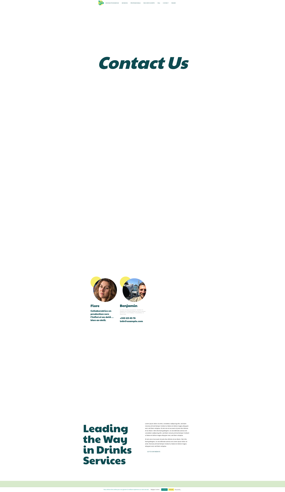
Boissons (125, 3)
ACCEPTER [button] (164, 489)
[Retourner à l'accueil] (101, 3)
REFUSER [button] (171, 489)
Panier (173, 3)
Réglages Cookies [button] (155, 489)
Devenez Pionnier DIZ (112, 3)
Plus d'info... (178, 489)
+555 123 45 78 (128, 318)
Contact (165, 3)
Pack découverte (149, 3)
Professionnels (135, 3)
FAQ (159, 3)
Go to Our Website (153, 451)
